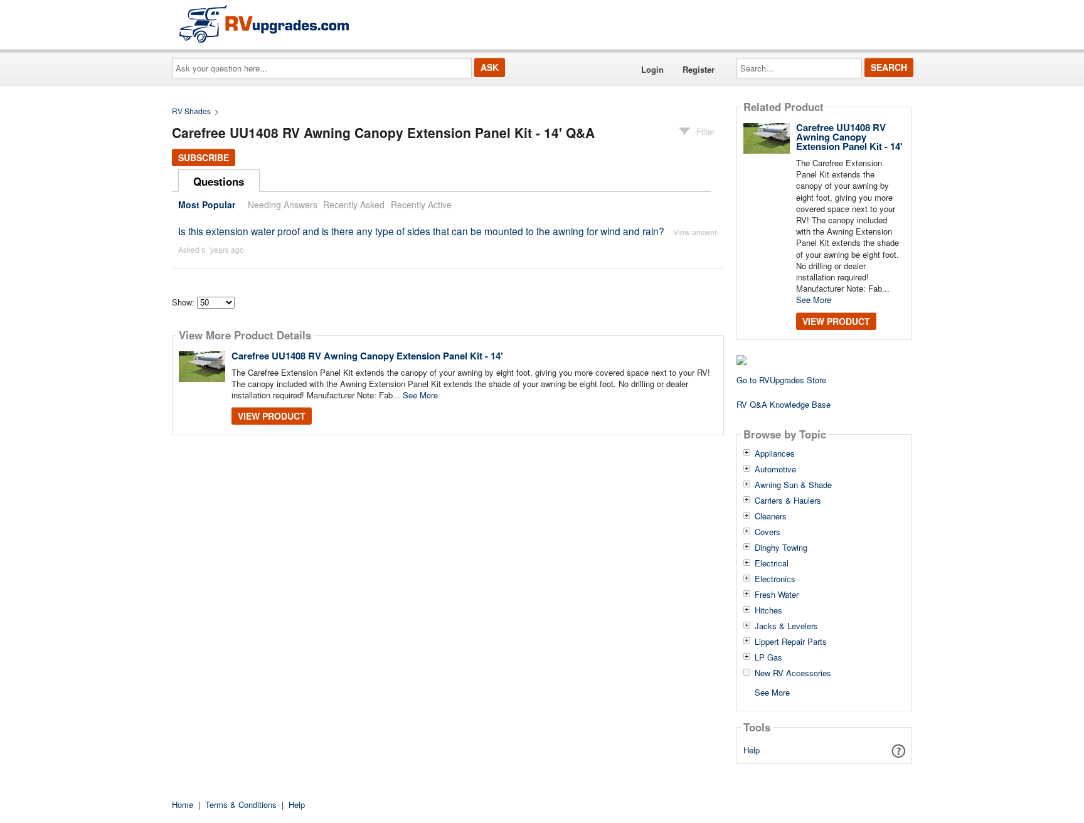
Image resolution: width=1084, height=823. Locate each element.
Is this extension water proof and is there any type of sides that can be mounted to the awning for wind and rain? (421, 231)
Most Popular (206, 204)
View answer (695, 231)
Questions (218, 181)
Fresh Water (777, 594)
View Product (272, 416)
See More (420, 395)
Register (699, 69)
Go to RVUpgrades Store (781, 380)
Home (182, 804)
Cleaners (771, 516)
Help (751, 750)
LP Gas (768, 657)
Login (652, 69)
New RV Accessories (793, 673)
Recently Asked (354, 204)
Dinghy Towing (781, 547)
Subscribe (203, 157)
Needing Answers (282, 204)
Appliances (775, 453)
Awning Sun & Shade (793, 485)
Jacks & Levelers (786, 626)
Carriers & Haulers (788, 500)
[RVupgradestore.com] (264, 23)
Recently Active (421, 204)
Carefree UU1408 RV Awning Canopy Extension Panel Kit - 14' (367, 356)
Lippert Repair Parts (791, 641)
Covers (767, 532)
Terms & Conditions (241, 804)
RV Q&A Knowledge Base (783, 404)
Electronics (775, 579)
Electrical (772, 563)
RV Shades (191, 110)
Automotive (775, 469)
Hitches (768, 610)
